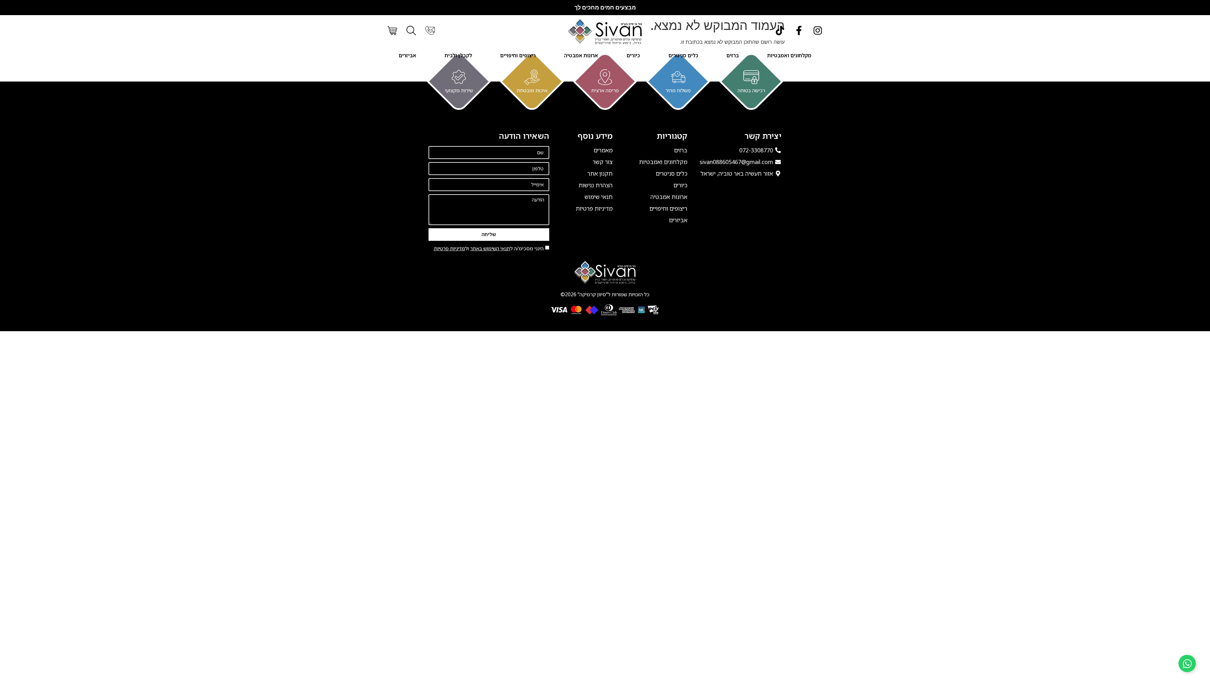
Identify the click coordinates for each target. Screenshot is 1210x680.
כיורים (633, 55)
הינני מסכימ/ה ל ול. (488, 248)
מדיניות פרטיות (449, 248)
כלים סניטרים (683, 55)
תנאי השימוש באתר (490, 248)
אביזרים (407, 55)
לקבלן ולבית (458, 55)
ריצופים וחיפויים (518, 55)
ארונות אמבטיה (581, 55)
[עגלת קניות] (392, 30)
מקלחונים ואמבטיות (789, 55)
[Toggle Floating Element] (1187, 663)
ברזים (732, 55)
